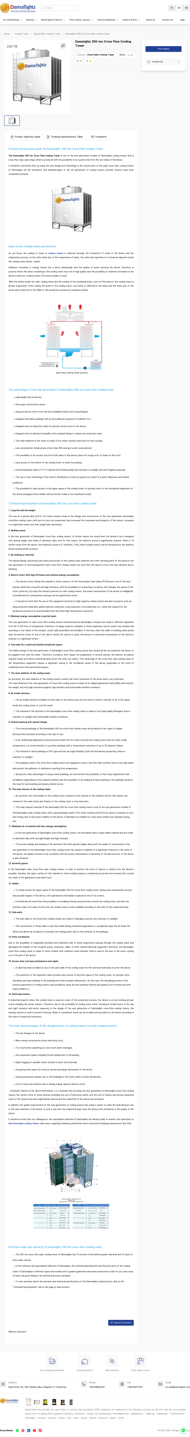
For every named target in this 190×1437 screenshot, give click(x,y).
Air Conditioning (11, 19)
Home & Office (130, 19)
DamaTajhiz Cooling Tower (47, 34)
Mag (182, 19)
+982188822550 (97, 1387)
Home (7, 34)
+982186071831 (135, 1387)
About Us (150, 19)
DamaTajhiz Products (51, 19)
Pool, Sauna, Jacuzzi (79, 19)
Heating (30, 19)
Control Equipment (106, 19)
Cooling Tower (22, 34)
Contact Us (167, 19)
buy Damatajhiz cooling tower (23, 1123)
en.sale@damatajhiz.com (178, 1387)
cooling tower (55, 253)
